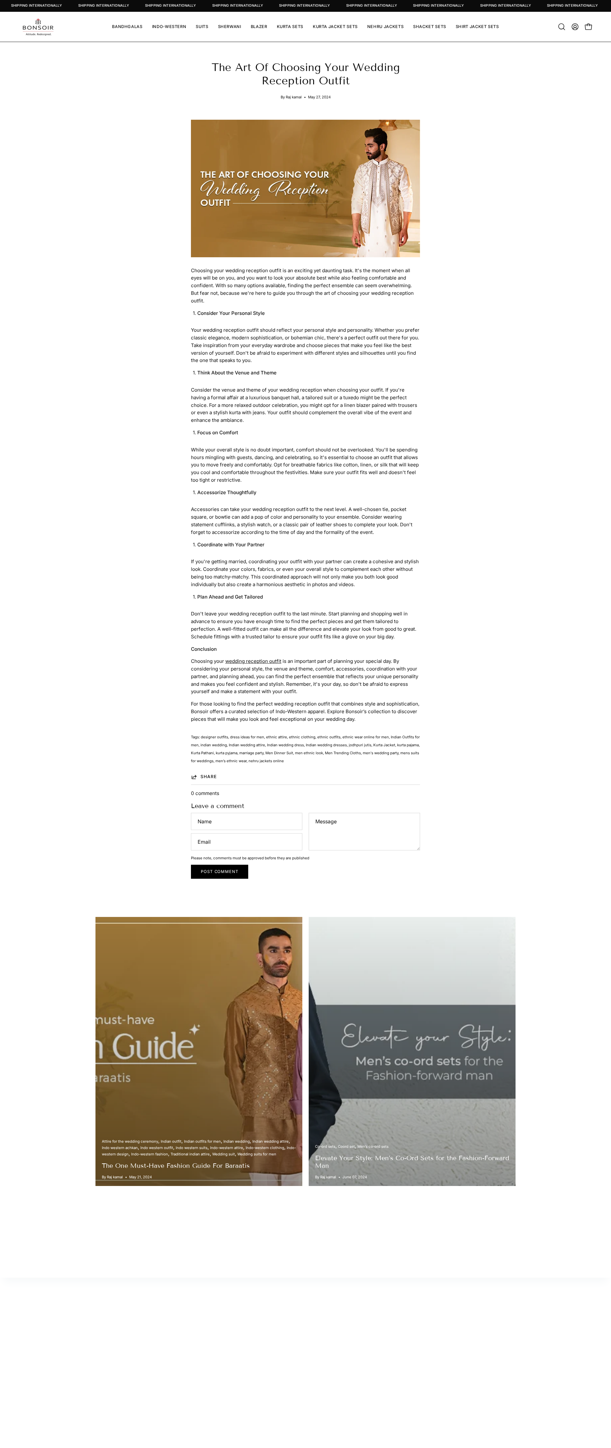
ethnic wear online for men (365, 737)
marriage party (251, 753)
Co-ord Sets (455, 1376)
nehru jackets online (266, 761)
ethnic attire (276, 737)
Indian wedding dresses (326, 745)
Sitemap (234, 1346)
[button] (561, 26)
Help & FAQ (238, 1356)
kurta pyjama (226, 753)
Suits (447, 1336)
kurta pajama (408, 745)
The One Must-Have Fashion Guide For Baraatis (176, 1165)
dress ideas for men (247, 737)
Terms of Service (353, 1376)
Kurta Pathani (202, 753)
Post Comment (220, 871)
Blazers (450, 1356)
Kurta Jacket (384, 745)
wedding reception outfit (253, 661)
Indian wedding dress (285, 745)
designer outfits (214, 737)
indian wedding (213, 745)
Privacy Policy (350, 1366)
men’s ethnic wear (231, 761)
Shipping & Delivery (356, 1356)
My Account (239, 1326)
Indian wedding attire (247, 745)
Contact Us (346, 1336)
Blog (339, 1346)
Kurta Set (452, 1326)
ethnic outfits (329, 737)
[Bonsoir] (38, 27)
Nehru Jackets (458, 1366)
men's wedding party (380, 753)
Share (208, 776)
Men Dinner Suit (279, 753)
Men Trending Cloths (343, 753)
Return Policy (240, 1336)
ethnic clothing (302, 737)
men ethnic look (309, 753)
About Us (344, 1326)
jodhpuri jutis (360, 745)
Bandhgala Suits (460, 1346)
